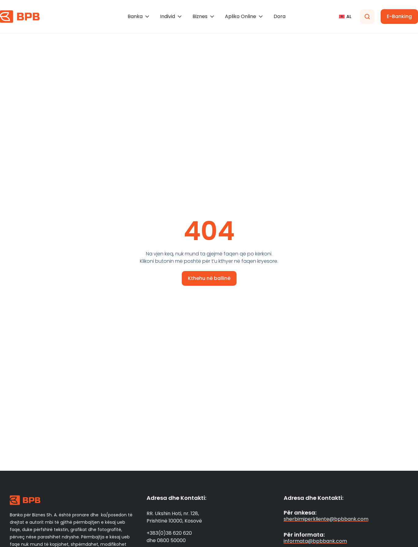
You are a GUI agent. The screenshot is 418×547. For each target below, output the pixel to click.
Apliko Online (240, 16)
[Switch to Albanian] (345, 16)
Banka (135, 16)
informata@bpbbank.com (315, 541)
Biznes (199, 16)
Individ (167, 16)
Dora (280, 16)
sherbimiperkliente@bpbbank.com (326, 518)
